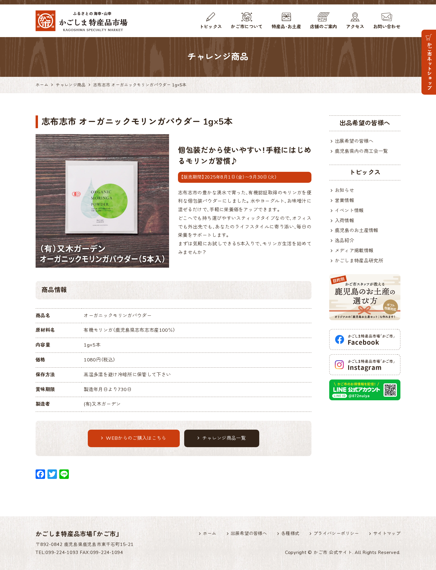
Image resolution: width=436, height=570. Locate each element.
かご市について (246, 27)
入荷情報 (344, 220)
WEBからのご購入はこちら (136, 438)
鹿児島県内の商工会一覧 (361, 151)
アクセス (355, 27)
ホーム (210, 533)
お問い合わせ (386, 27)
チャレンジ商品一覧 (224, 438)
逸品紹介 (344, 240)
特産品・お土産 (286, 27)
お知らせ (344, 190)
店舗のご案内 (323, 27)
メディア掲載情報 (354, 250)
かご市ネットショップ (429, 66)
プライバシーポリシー (336, 533)
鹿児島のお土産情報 (356, 230)
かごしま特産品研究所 (359, 261)
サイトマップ (386, 533)
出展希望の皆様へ (354, 141)
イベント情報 (349, 210)
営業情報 (344, 200)
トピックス (210, 27)
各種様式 (290, 533)
